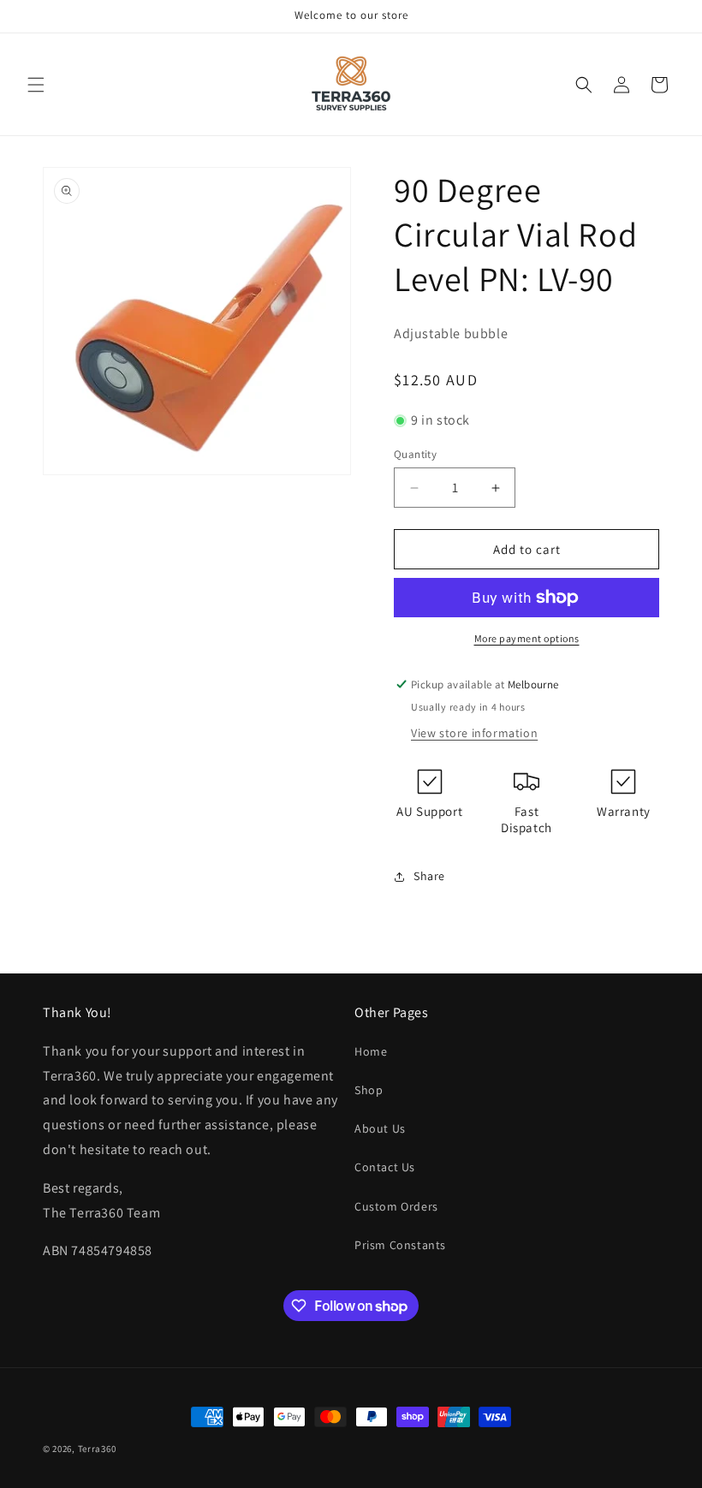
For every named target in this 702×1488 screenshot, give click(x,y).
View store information (474, 733)
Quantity (415, 454)
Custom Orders (396, 1206)
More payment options (527, 638)
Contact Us (384, 1167)
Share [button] (429, 876)
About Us (380, 1128)
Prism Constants (400, 1245)
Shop (368, 1090)
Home (370, 1051)
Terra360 (97, 1449)
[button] (36, 85)
